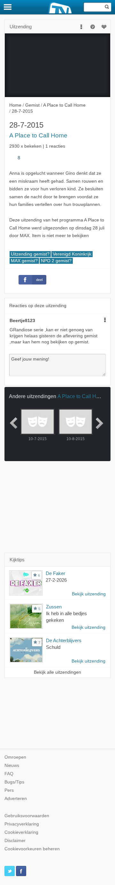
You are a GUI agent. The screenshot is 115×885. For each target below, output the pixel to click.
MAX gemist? (24, 260)
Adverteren (15, 798)
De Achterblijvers (63, 640)
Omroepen (15, 757)
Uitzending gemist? (30, 254)
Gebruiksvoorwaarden (26, 815)
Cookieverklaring (21, 832)
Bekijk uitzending (89, 594)
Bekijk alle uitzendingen (57, 672)
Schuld (53, 647)
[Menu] (8, 7)
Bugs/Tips (14, 782)
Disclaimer (15, 840)
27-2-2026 (56, 580)
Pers (9, 790)
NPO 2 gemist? (56, 260)
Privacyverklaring (21, 824)
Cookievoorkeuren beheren (32, 848)
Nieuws (11, 765)
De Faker (55, 573)
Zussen (54, 606)
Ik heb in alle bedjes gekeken (66, 617)
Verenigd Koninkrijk (72, 254)
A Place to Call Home (38, 135)
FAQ (8, 773)
